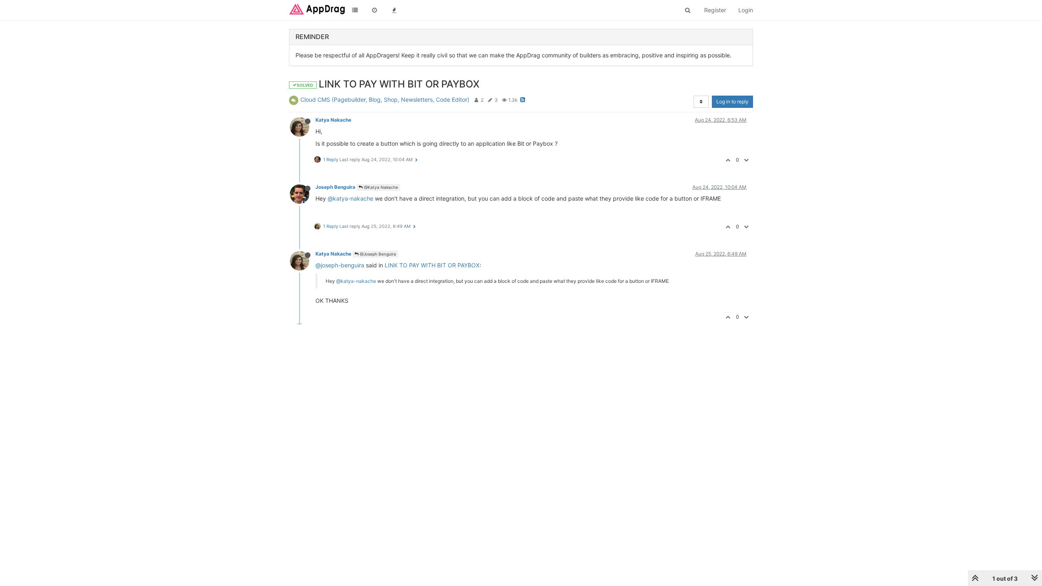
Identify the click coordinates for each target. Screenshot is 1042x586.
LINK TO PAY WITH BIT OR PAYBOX (432, 265)
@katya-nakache (350, 198)
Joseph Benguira (335, 187)
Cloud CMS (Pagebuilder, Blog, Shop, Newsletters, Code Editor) (384, 99)
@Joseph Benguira (377, 253)
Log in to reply (732, 101)
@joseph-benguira (339, 265)
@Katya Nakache (380, 187)
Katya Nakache (333, 120)
